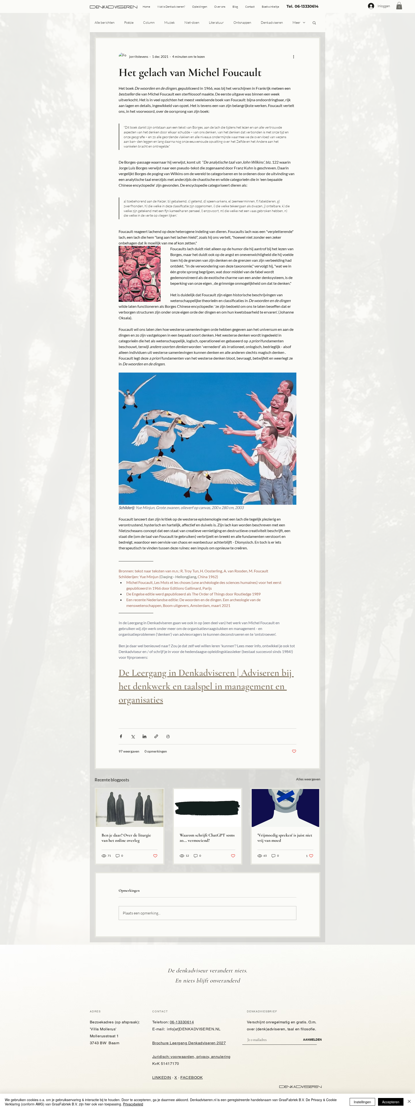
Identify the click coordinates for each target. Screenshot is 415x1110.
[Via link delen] (156, 736)
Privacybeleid (133, 1104)
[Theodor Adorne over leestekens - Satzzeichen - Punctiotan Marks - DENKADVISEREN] (207, 808)
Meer (296, 22)
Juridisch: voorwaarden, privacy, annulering (191, 1056)
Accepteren (390, 1101)
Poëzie (129, 22)
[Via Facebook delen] (121, 736)
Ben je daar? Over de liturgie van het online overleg (126, 837)
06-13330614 (182, 1022)
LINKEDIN (161, 1077)
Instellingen (362, 1101)
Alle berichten (105, 22)
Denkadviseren (272, 22)
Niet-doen (191, 22)
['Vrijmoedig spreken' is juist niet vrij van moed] (285, 808)
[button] (399, 5)
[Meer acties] (293, 56)
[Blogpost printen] (168, 736)
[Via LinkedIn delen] (144, 736)
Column (149, 22)
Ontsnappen (242, 22)
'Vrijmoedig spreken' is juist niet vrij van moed (284, 837)
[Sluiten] (409, 1102)
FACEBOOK (191, 1077)
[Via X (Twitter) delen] (132, 736)
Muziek (169, 22)
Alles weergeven (308, 779)
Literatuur (216, 22)
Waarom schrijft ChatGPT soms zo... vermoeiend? (207, 837)
